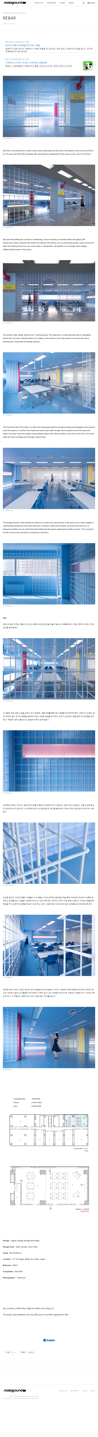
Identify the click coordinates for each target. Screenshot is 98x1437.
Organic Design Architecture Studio (25, 1240)
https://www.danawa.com (15, 59)
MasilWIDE (22, 1396)
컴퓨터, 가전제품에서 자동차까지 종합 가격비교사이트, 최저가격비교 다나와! (38, 66)
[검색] (84, 3)
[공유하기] (11, 1352)
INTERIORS (51, 3)
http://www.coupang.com (15, 42)
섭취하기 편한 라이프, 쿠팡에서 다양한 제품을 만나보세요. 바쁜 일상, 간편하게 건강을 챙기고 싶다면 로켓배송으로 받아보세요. (49, 49)
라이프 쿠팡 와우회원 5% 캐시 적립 (22, 45)
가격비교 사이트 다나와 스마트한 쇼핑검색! (26, 62)
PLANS (62, 3)
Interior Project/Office (14, 13)
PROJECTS (39, 3)
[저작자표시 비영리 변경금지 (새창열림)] (31, 1352)
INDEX (71, 3)
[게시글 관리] (14, 1352)
